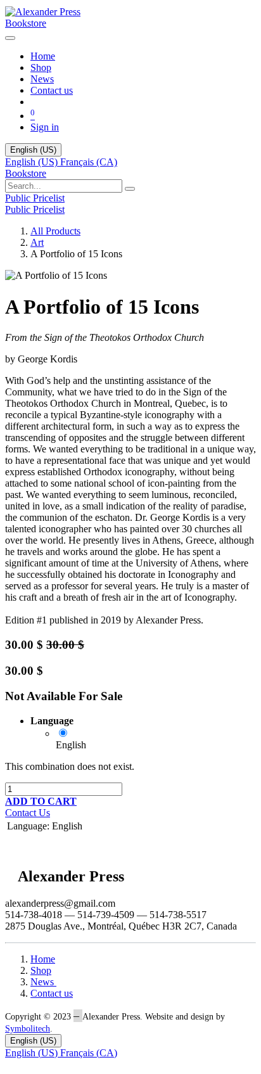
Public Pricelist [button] (35, 198)
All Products (55, 231)
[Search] (130, 189)
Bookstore (25, 23)
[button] (41, 801)
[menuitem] (42, 56)
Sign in (44, 127)
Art (37, 242)
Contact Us (27, 812)
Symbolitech (27, 1028)
